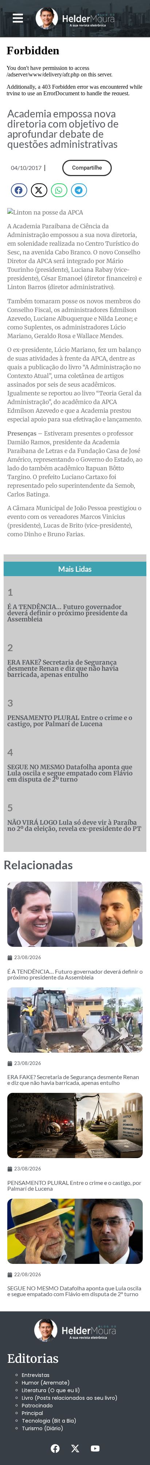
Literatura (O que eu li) (51, 1390)
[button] (18, 18)
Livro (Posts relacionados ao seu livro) (70, 1398)
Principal (32, 1413)
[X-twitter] (75, 1449)
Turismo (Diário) (42, 1428)
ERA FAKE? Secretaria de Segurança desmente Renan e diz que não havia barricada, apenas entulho (63, 668)
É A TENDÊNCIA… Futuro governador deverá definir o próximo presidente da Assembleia (67, 613)
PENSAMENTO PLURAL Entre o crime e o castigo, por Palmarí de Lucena (69, 721)
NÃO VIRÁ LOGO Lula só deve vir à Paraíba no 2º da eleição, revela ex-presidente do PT (74, 826)
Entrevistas (36, 1375)
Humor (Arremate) (46, 1382)
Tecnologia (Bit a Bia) (49, 1420)
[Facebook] (55, 1449)
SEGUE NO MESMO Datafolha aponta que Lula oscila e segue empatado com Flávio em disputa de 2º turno (70, 773)
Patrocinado (37, 1405)
